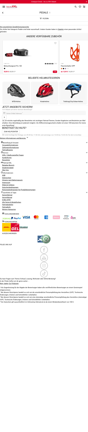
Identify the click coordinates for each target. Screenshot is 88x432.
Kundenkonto (7, 158)
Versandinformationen (10, 145)
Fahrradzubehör (7, 205)
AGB (3, 175)
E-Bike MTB (6, 200)
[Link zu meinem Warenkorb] (84, 6)
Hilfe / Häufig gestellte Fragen (13, 155)
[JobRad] (6, 219)
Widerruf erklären (8, 185)
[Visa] (26, 219)
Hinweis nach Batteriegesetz (12, 180)
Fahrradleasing (7, 150)
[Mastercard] (36, 219)
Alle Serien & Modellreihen (11, 202)
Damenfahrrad (7, 195)
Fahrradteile (6, 207)
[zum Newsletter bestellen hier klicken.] (4, 117)
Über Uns (5, 170)
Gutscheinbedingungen (10, 187)
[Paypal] (16, 219)
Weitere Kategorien (9, 209)
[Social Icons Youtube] (44, 258)
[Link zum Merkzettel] (80, 6)
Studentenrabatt (8, 168)
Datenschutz (6, 178)
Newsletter (6, 160)
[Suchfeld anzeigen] (75, 6)
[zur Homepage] (11, 6)
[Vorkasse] (66, 219)
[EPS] (73, 219)
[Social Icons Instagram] (44, 266)
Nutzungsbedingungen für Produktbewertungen (18, 190)
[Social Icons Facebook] (44, 250)
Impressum (6, 183)
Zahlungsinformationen (10, 148)
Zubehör (61, 29)
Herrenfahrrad (7, 197)
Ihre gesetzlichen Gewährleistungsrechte (14, 27)
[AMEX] (46, 219)
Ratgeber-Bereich (8, 165)
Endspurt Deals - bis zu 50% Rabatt (43, 2)
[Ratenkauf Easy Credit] (56, 219)
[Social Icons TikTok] (44, 274)
